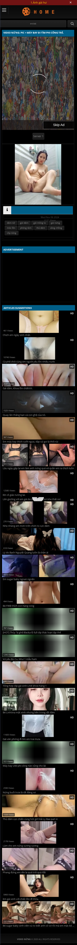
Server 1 (38, 136)
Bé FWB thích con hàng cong (18, 628)
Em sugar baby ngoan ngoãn (19, 601)
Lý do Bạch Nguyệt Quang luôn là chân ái (25, 575)
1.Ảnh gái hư (39, 2)
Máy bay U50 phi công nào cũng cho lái (24, 788)
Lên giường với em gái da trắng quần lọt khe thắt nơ (31, 521)
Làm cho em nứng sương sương (20, 868)
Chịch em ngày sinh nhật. (17, 335)
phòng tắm (25, 227)
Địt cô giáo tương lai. (14, 495)
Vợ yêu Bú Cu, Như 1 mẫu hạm (20, 681)
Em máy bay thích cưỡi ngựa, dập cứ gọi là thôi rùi (30, 441)
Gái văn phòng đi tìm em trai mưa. (22, 761)
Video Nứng (38, 11)
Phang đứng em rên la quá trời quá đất (24, 894)
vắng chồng (56, 227)
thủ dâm (40, 227)
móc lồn (11, 227)
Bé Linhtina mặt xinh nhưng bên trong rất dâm (29, 734)
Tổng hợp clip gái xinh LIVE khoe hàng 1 (25, 708)
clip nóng (11, 232)
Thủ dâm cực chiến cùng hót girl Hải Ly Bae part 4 (30, 841)
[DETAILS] (7, 210)
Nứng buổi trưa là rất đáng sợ (19, 814)
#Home (33, 24)
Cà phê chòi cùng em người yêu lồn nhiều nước (29, 361)
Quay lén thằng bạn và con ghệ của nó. (24, 415)
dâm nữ (11, 222)
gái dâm (24, 222)
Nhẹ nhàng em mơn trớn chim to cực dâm (26, 548)
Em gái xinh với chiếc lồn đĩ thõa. (21, 921)
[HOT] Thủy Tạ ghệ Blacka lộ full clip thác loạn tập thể (32, 654)
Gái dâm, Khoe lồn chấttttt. (18, 388)
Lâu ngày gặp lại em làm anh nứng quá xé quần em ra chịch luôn (38, 468)
